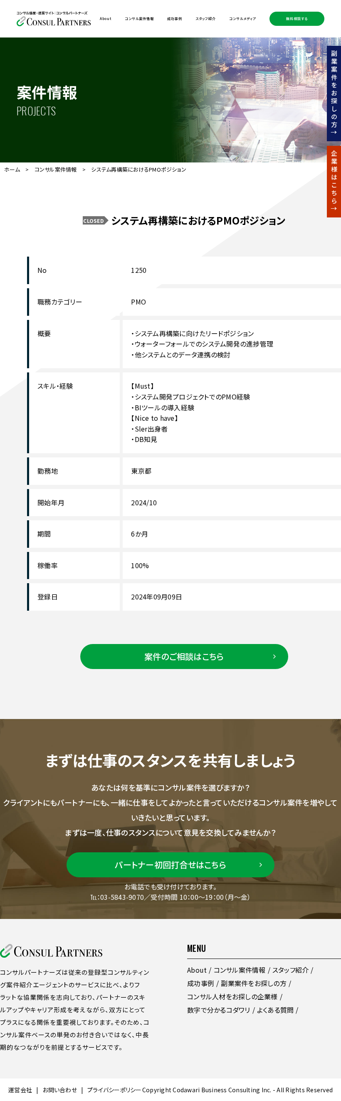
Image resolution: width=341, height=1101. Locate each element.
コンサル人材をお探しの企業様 (232, 996)
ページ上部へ (319, 1031)
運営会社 (20, 1090)
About (105, 18)
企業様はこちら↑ (334, 181)
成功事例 (174, 18)
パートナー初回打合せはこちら (170, 865)
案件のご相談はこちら (184, 656)
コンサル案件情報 (139, 18)
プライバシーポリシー (114, 1090)
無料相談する (297, 18)
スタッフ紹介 (205, 18)
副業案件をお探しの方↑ (334, 93)
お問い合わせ (59, 1090)
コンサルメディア (242, 18)
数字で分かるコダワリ (218, 1010)
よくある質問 (275, 1010)
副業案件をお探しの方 (254, 983)
